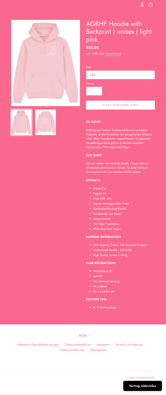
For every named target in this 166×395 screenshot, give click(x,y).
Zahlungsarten (98, 350)
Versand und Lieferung (129, 344)
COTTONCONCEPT (145, 377)
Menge (90, 83)
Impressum (103, 344)
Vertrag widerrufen (142, 386)
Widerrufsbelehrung (72, 350)
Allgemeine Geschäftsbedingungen (38, 344)
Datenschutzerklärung (77, 344)
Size (88, 67)
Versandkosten (113, 53)
